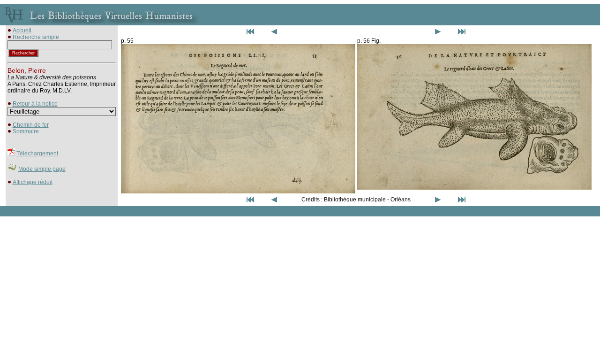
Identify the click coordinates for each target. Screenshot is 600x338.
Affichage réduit (32, 182)
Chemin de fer (31, 125)
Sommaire (26, 131)
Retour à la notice (35, 103)
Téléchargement (37, 153)
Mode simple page (42, 169)
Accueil (22, 30)
